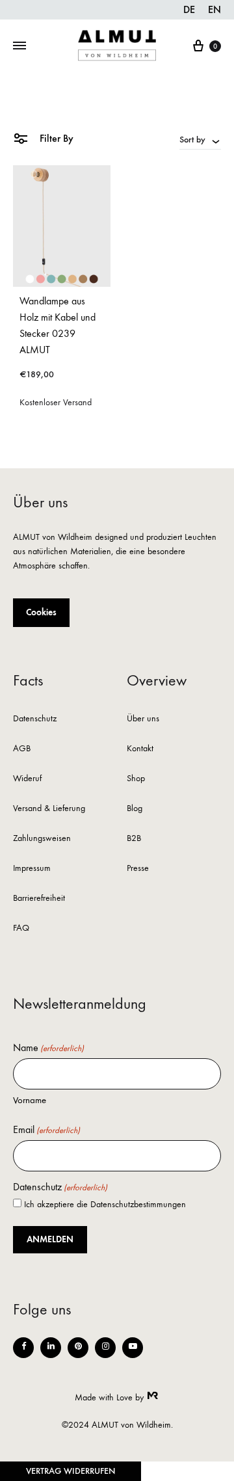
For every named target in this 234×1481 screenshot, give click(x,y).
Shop (136, 779)
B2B (134, 839)
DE (189, 9)
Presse (138, 869)
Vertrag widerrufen (70, 1470)
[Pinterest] (78, 1347)
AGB (22, 749)
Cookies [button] (41, 612)
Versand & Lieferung (49, 809)
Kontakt (140, 749)
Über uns (143, 719)
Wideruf (27, 779)
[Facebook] (23, 1347)
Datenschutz (35, 719)
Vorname (29, 1100)
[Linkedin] (50, 1347)
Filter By (55, 138)
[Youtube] (132, 1347)
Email (46, 1130)
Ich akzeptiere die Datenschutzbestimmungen (105, 1204)
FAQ (21, 928)
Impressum (32, 869)
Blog (134, 809)
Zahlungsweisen (42, 839)
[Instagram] (105, 1347)
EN (214, 9)
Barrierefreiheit (39, 898)
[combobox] (200, 139)
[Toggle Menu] (19, 46)
